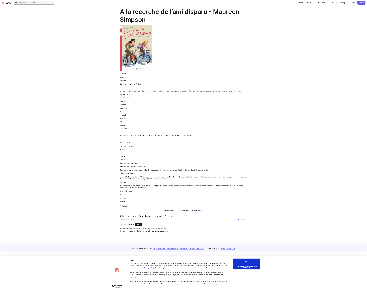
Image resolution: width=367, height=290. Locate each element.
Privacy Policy (149, 268)
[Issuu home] (7, 3)
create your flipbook (228, 249)
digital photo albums (197, 249)
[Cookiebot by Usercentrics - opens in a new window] (117, 286)
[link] (301, 3)
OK (246, 261)
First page (123, 206)
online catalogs (184, 249)
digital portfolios (159, 249)
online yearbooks (172, 249)
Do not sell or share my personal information (246, 267)
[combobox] (35, 2)
